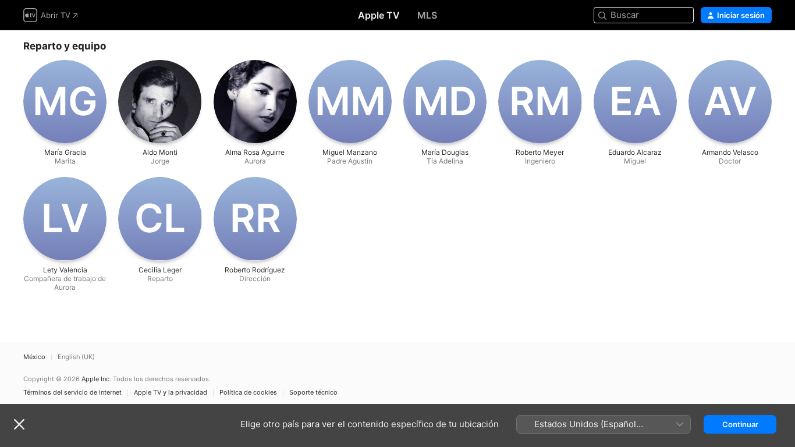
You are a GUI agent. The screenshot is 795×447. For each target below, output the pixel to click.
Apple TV (379, 15)
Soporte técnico (313, 392)
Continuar (740, 424)
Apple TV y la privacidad (170, 392)
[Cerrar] (19, 424)
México (34, 357)
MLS (427, 15)
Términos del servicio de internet (72, 392)
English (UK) (76, 357)
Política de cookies (248, 392)
